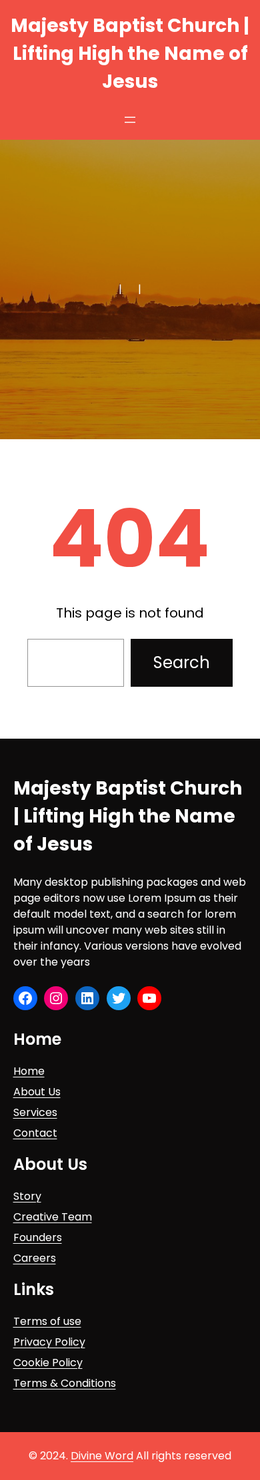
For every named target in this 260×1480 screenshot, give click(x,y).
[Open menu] (130, 120)
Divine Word (102, 1455)
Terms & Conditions (64, 1383)
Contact (35, 1133)
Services (35, 1112)
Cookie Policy (48, 1362)
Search (181, 662)
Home (29, 1071)
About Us (37, 1091)
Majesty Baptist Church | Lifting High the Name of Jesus (130, 53)
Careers (34, 1258)
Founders (37, 1237)
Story (27, 1196)
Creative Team (52, 1216)
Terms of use (47, 1321)
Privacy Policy (49, 1342)
